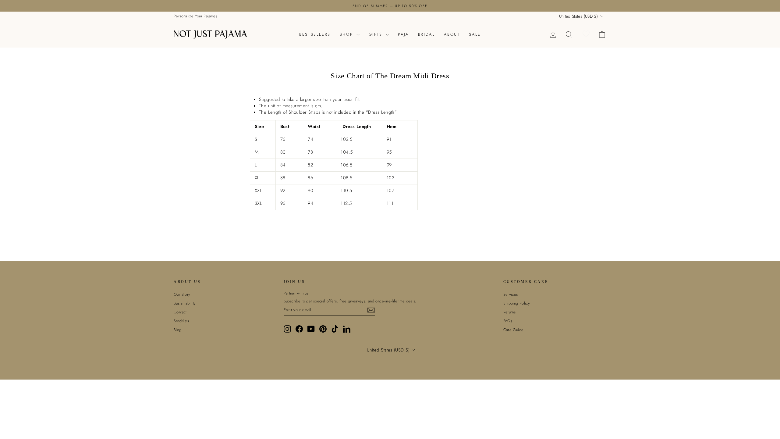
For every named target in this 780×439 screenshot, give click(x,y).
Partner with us (296, 293)
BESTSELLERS (315, 34)
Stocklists (181, 321)
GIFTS (377, 34)
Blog (178, 330)
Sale (474, 34)
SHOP (347, 34)
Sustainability (185, 303)
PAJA (403, 34)
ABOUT (452, 34)
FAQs (507, 321)
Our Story (182, 294)
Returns (509, 312)
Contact (180, 312)
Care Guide (513, 330)
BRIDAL (426, 34)
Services (510, 294)
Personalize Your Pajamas (195, 16)
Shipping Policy (516, 303)
